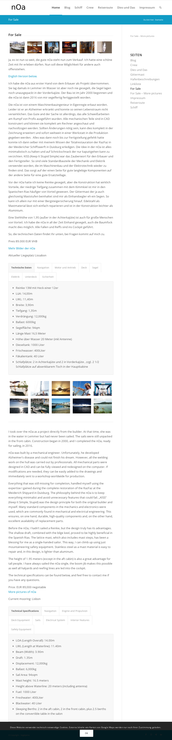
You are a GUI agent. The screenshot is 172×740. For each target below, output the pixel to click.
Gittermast (137, 74)
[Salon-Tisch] (34, 47)
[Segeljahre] (30, 7)
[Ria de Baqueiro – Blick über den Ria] (102, 406)
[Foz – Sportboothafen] (60, 406)
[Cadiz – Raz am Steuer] (81, 388)
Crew (133, 65)
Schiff (134, 107)
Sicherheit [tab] (48, 276)
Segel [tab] (95, 267)
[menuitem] (56, 7)
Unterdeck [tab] (31, 276)
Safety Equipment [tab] (21, 629)
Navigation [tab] (43, 267)
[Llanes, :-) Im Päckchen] (39, 406)
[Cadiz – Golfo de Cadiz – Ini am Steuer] (39, 388)
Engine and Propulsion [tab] (75, 610)
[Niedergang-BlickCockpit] (52, 47)
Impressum (137, 98)
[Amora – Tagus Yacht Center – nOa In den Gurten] (102, 388)
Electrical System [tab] (55, 620)
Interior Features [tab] (80, 620)
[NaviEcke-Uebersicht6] (69, 47)
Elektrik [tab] (15, 276)
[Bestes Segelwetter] (18, 406)
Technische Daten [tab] (21, 267)
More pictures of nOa (22, 592)
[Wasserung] (18, 388)
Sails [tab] (37, 620)
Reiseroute (137, 103)
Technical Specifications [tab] (25, 610)
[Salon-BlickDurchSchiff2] (87, 47)
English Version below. (22, 76)
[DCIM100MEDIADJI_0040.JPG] (104, 47)
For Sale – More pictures (142, 36)
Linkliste (135, 84)
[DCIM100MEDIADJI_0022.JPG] (17, 47)
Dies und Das (138, 70)
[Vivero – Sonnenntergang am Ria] (81, 406)
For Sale (13, 19)
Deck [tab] (84, 267)
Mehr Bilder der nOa (21, 248)
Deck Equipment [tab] (20, 620)
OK (86, 733)
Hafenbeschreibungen (145, 79)
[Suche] (160, 7)
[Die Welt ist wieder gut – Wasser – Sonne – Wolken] (60, 388)
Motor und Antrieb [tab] (65, 267)
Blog (133, 60)
